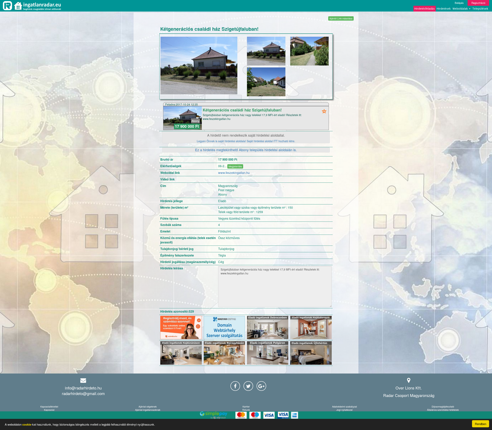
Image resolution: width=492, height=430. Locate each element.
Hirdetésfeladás (424, 8)
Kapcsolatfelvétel (49, 406)
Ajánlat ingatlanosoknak (147, 409)
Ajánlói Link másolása (340, 18)
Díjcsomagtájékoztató (443, 406)
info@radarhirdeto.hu (83, 388)
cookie (26, 424)
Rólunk (246, 409)
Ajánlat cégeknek (148, 406)
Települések (480, 8)
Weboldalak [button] (461, 8)
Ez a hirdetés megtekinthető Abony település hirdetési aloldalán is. (246, 149)
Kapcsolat (49, 409)
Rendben (480, 424)
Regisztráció (478, 3)
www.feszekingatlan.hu (234, 172)
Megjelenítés (235, 166)
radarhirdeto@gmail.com (83, 393)
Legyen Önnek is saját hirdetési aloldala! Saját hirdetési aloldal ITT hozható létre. (246, 141)
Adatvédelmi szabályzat (344, 406)
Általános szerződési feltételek (443, 409)
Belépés (459, 3)
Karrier (246, 406)
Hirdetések (444, 8)
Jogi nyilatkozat (344, 409)
